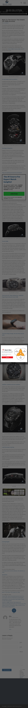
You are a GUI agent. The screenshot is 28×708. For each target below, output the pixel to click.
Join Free (7, 357)
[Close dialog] (26, 346)
